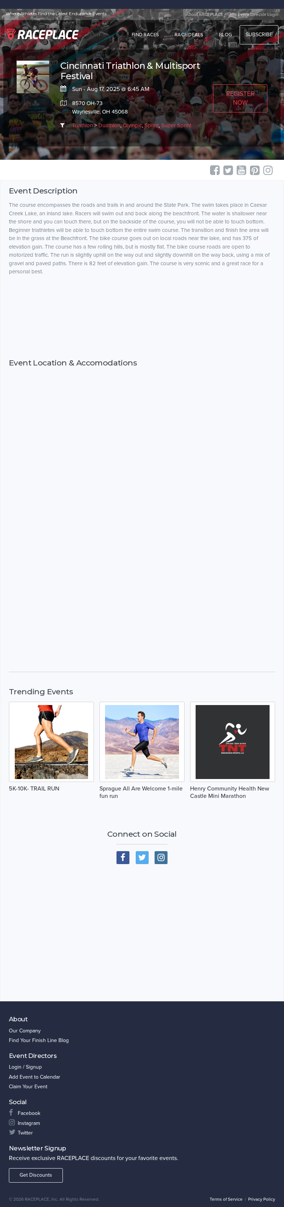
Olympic (132, 125)
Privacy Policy (261, 1199)
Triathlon (82, 125)
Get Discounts (36, 1175)
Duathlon (109, 125)
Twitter (25, 1133)
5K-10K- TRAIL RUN (34, 788)
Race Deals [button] (189, 35)
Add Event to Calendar (34, 1077)
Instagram (29, 1123)
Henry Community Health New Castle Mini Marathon (229, 792)
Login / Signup (25, 1067)
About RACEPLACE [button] (204, 14)
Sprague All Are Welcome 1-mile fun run (141, 792)
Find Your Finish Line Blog (39, 1040)
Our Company (25, 1031)
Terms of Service (226, 1199)
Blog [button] (225, 35)
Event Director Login (258, 14)
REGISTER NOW (240, 98)
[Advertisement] (142, 317)
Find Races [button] (145, 35)
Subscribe (259, 34)
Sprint (152, 125)
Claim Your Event (28, 1086)
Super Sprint (176, 125)
